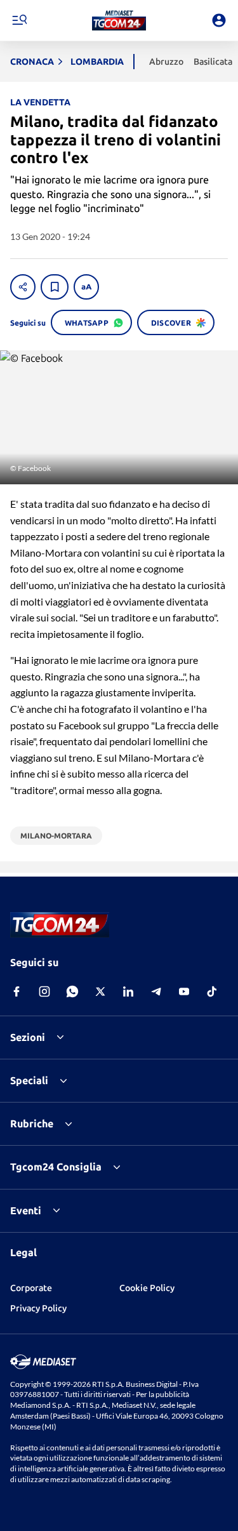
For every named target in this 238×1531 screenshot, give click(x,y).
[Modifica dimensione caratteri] (86, 287)
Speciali (29, 1080)
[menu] (19, 20)
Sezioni (27, 1037)
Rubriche (31, 1123)
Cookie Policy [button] (147, 1288)
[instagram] (44, 991)
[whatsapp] (72, 991)
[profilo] (219, 20)
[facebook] (16, 991)
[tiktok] (212, 991)
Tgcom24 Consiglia (56, 1166)
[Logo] (119, 20)
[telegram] (156, 991)
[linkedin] (128, 991)
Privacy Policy (38, 1308)
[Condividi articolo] (23, 287)
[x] (100, 991)
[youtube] (184, 991)
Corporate (31, 1288)
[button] (119, 20)
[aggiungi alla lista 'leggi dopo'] (55, 287)
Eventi (25, 1210)
